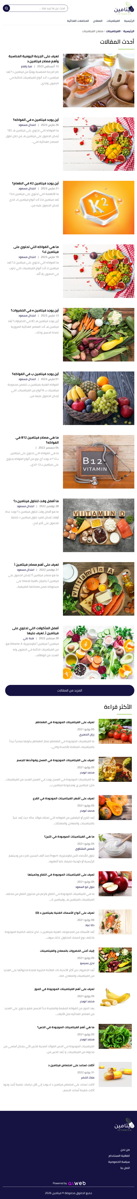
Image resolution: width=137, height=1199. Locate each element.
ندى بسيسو (87, 963)
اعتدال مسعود (27, 124)
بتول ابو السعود (84, 886)
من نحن (125, 1149)
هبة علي (28, 638)
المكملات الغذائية (78, 20)
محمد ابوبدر (87, 772)
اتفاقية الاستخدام (119, 1155)
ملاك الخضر (87, 1077)
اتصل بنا (125, 1168)
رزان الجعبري (86, 734)
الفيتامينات (113, 20)
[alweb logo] (77, 1183)
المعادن (97, 20)
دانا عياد (89, 925)
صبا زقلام (26, 66)
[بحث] (6, 8)
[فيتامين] (124, 8)
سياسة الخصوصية (119, 1162)
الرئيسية (129, 20)
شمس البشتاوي (84, 848)
